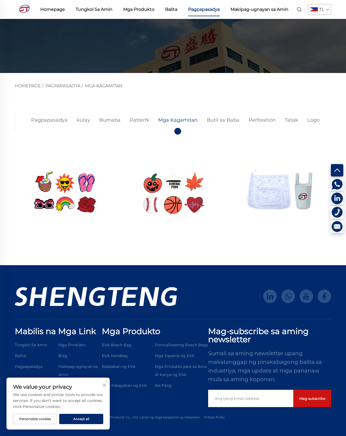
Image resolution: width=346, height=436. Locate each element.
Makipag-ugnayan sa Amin (259, 9)
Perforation (262, 120)
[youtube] (306, 296)
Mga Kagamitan (103, 85)
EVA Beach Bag (116, 344)
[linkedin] (270, 296)
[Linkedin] (337, 198)
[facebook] (324, 296)
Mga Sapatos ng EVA (174, 355)
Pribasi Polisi (214, 417)
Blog (63, 355)
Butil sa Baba (223, 120)
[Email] (337, 226)
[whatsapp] (288, 296)
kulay (83, 120)
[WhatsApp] (337, 184)
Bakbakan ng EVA (118, 366)
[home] (24, 9)
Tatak (291, 120)
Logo (313, 120)
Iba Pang (163, 385)
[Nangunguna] (337, 170)
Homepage (52, 9)
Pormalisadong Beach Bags (181, 344)
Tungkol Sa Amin (94, 9)
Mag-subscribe (312, 398)
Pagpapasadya (204, 9)
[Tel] (337, 212)
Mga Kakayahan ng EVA (124, 385)
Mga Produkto (138, 9)
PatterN (139, 120)
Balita (171, 9)
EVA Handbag (115, 355)
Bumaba (110, 120)
